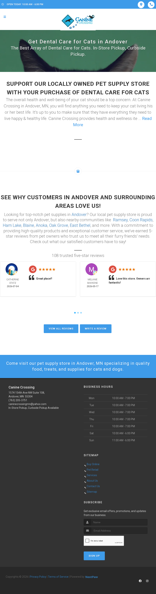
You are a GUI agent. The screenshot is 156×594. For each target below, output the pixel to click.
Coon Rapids (141, 219)
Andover (79, 214)
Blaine (28, 225)
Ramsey (120, 219)
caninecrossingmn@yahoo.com (27, 404)
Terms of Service (58, 576)
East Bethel (80, 225)
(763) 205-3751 (18, 400)
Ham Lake (12, 225)
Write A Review (96, 328)
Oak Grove (58, 225)
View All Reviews (61, 328)
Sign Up (94, 555)
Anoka (41, 225)
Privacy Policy (38, 576)
